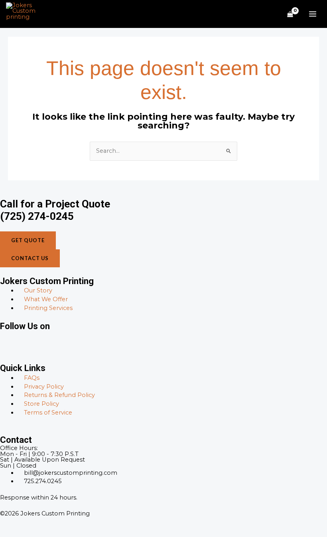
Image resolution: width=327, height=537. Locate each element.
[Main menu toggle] (312, 14)
